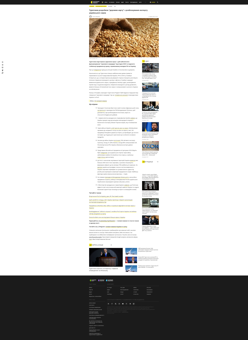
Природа (109, 294)
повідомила (97, 70)
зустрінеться (101, 110)
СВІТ (115, 6)
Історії (135, 292)
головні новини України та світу (116, 227)
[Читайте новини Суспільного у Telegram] (130, 303)
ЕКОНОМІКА (110, 6)
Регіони (118, 2)
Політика (136, 289)
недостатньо (101, 157)
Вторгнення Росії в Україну (101, 6)
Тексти (127, 2)
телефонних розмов (121, 95)
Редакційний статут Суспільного (94, 330)
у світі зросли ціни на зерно (119, 128)
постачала (117, 140)
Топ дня (122, 287)
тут (90, 239)
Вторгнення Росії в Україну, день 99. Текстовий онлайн (106, 196)
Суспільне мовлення (94, 307)
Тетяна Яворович (96, 16)
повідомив (104, 153)
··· (145, 2)
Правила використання (95, 309)
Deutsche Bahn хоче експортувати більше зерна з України (107, 217)
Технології (149, 292)
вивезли (132, 160)
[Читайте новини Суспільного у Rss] (108, 303)
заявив (132, 118)
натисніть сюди (125, 312)
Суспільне (125, 310)
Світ (108, 292)
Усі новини (111, 2)
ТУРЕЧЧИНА (92, 6)
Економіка (150, 289)
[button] (2, 62)
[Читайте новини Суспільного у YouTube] (123, 303)
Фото (140, 2)
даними (99, 167)
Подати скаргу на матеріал (96, 325)
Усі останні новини (100, 101)
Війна (106, 2)
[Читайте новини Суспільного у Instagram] (119, 303)
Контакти (91, 305)
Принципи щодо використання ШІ (94, 312)
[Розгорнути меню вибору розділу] (102, 2)
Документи (92, 327)
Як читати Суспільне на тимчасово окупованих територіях (95, 322)
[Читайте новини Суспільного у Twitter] (115, 303)
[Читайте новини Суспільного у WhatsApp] (133, 303)
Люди (121, 292)
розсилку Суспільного (107, 221)
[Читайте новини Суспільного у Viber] (126, 303)
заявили (126, 185)
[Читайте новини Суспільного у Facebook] (112, 303)
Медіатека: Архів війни (95, 296)
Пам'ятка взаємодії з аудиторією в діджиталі (95, 334)
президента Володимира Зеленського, (117, 177)
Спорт (122, 294)
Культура (135, 294)
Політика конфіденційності (96, 315)
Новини (149, 294)
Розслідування (133, 2)
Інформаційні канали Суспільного (95, 318)
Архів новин (92, 303)
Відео (122, 2)
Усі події (109, 287)
